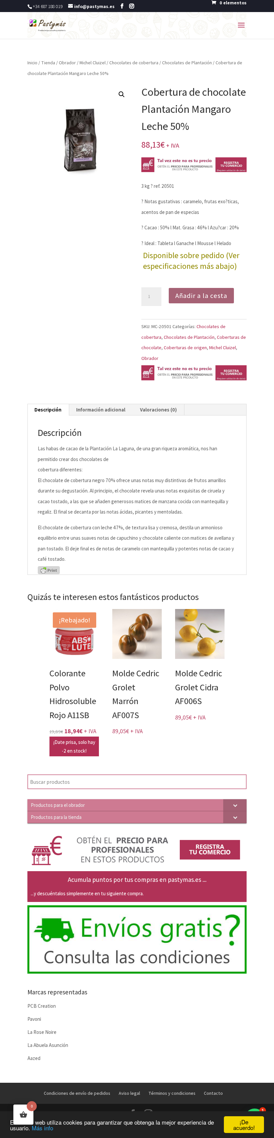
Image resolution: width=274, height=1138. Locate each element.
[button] (122, 94)
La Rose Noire (41, 1032)
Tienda (48, 63)
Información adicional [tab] (100, 409)
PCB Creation (41, 1006)
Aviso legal (129, 1093)
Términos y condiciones (171, 1093)
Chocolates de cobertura (133, 63)
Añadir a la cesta (201, 295)
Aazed (33, 1058)
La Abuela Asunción (47, 1045)
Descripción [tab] (47, 409)
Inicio (32, 63)
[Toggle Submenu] (235, 805)
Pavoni (34, 1019)
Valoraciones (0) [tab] (158, 409)
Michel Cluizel (93, 63)
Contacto (213, 1093)
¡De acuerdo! (244, 1125)
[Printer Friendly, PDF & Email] (49, 570)
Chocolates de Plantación (187, 63)
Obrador (67, 63)
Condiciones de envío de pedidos (77, 1093)
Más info (42, 1128)
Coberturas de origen (185, 348)
